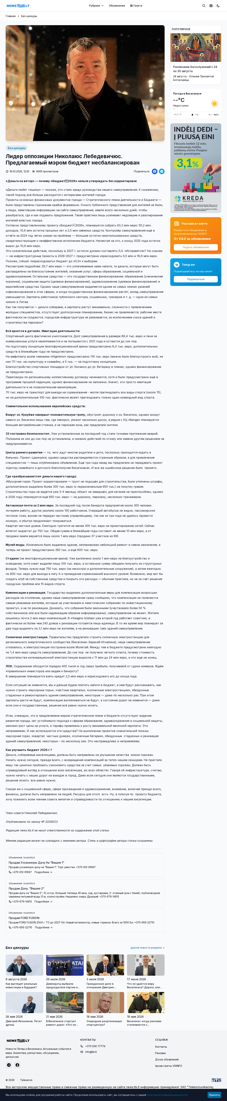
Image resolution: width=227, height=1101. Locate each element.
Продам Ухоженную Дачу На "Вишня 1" (36, 862)
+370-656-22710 (22, 927)
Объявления (117, 5)
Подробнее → (43, 872)
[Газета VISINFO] (211, 5)
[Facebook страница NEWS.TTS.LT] (17, 1065)
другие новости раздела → (148, 947)
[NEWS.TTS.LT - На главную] (18, 5)
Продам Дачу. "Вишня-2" (26, 888)
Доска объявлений (167, 1059)
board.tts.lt (29, 857)
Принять (214, 1094)
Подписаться (195, 279)
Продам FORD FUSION (24, 918)
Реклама (160, 1053)
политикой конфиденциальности (167, 1094)
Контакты (161, 1046)
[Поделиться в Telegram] (162, 171)
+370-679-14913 (22, 901)
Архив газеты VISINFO (168, 1065)
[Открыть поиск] (204, 5)
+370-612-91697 (22, 872)
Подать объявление (196, 247)
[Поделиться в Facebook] (154, 171)
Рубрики (94, 5)
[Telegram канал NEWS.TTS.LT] (9, 1065)
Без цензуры (29, 16)
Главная (11, 16)
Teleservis (26, 1080)
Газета (138, 5)
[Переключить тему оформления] (218, 5)
